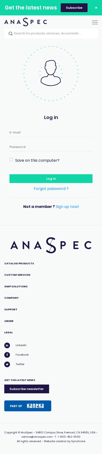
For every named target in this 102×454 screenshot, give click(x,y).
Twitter (20, 364)
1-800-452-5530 (69, 437)
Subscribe (74, 7)
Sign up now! (67, 206)
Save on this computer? (37, 160)
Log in (51, 178)
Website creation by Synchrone (64, 441)
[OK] (9, 33)
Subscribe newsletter (26, 389)
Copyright (10, 432)
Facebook (22, 355)
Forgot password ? (51, 188)
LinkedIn (21, 345)
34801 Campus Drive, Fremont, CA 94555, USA (65, 432)
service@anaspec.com (36, 437)
